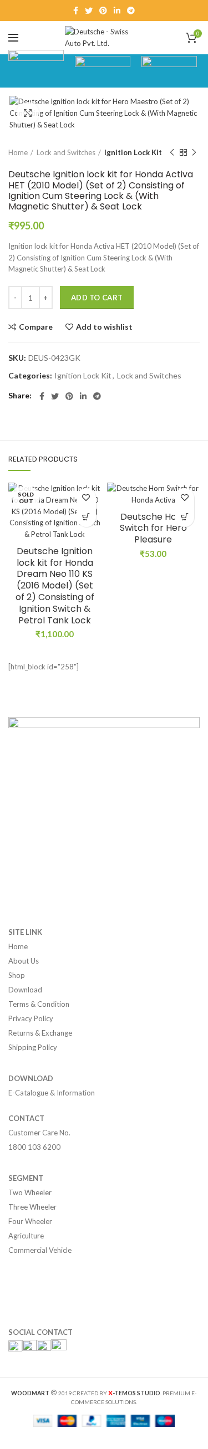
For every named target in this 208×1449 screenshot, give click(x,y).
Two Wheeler (30, 1192)
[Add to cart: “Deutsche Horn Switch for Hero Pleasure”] (184, 517)
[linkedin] (117, 10)
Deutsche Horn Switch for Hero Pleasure (153, 528)
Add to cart (97, 297)
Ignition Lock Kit (133, 152)
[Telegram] (131, 10)
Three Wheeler (32, 1206)
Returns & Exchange (40, 1032)
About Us (23, 960)
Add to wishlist (104, 327)
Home (18, 152)
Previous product (171, 152)
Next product (194, 152)
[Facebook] (76, 10)
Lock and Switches (66, 152)
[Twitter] (89, 10)
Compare (36, 327)
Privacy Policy (30, 1018)
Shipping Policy (32, 1047)
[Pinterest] (103, 10)
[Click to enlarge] (28, 113)
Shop (16, 975)
